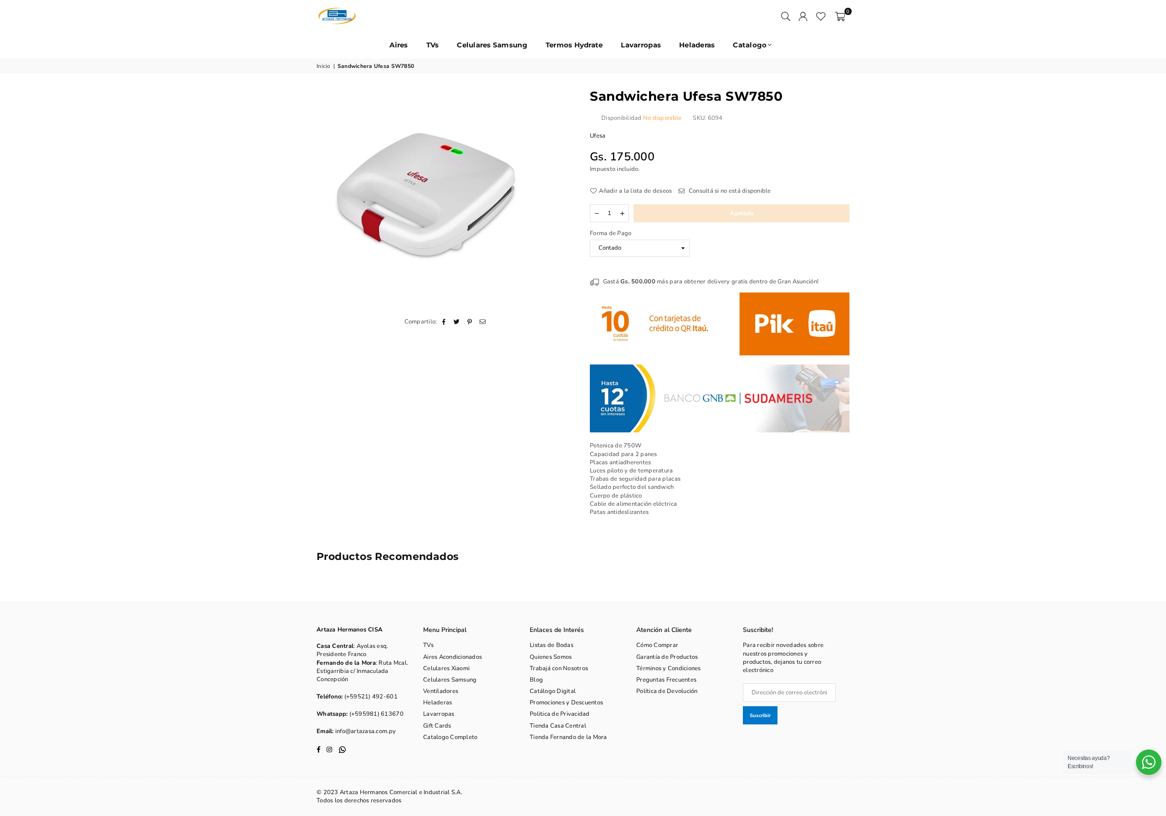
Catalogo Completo (450, 737)
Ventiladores (440, 691)
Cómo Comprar (657, 645)
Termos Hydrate (574, 45)
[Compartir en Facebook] (444, 322)
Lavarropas (641, 45)
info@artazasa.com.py (365, 731)
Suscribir (760, 715)
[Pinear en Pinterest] (469, 322)
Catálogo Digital (553, 691)
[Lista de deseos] (821, 16)
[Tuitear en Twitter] (457, 322)
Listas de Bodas (551, 645)
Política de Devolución (667, 691)
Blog (536, 680)
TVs (432, 45)
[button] (840, 16)
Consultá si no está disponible (729, 191)
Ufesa (597, 136)
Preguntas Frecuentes (666, 680)
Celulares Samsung (492, 45)
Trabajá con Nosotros (559, 668)
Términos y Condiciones (668, 668)
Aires (398, 45)
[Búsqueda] (785, 16)
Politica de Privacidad (560, 714)
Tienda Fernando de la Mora (568, 737)
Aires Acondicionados (452, 657)
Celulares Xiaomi (446, 668)
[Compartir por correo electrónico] (482, 322)
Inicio (324, 66)
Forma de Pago (610, 233)
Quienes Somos (551, 657)
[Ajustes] (803, 16)
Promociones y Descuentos (566, 702)
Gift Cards (437, 726)
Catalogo (750, 45)
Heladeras (697, 45)
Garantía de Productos (667, 657)
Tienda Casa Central (558, 726)
